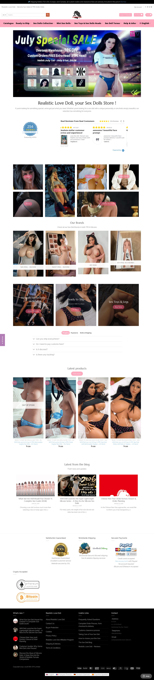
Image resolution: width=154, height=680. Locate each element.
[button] (125, 15)
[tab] (65, 332)
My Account (138, 7)
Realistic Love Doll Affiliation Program (60, 640)
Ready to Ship (23, 23)
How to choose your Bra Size (89, 638)
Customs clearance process (89, 630)
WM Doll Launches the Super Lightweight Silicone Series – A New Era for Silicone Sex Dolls (77, 501)
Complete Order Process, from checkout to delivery (90, 625)
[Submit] (48, 15)
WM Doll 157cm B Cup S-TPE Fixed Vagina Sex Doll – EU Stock (61, 443)
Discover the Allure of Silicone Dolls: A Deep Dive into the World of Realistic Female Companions (30, 656)
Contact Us (50, 623)
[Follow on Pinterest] (151, 7)
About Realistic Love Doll (55, 620)
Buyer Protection (52, 628)
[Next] (140, 254)
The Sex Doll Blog (85, 642)
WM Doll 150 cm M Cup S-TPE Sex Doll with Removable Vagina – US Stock (93, 443)
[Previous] (13, 254)
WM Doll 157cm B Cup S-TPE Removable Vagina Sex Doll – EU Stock (28, 443)
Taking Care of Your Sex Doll (89, 634)
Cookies (49, 632)
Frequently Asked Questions (89, 620)
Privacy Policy (51, 636)
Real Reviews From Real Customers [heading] (77, 121)
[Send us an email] (149, 7)
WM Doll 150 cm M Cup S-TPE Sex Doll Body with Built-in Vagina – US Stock (125, 443)
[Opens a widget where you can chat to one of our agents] (146, 676)
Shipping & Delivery (53, 644)
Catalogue (8, 23)
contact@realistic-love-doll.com (121, 640)
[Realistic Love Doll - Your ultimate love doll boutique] (77, 15)
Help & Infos (130, 23)
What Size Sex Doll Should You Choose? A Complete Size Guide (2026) (35, 500)
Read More (109, 142)
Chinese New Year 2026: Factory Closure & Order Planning (118, 500)
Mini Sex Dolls (64, 23)
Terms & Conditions (53, 648)
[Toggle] (34, 339)
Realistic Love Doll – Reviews (89, 647)
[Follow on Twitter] (147, 7)
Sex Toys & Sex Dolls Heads (87, 23)
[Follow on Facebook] (145, 7)
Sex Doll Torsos (112, 23)
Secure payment (121, 561)
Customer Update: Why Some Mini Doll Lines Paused (30, 647)
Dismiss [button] (123, 2)
